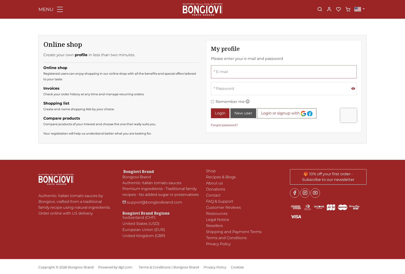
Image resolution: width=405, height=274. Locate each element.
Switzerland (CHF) (138, 217)
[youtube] (315, 193)
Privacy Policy (218, 244)
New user (243, 113)
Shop (211, 171)
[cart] (347, 9)
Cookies (237, 267)
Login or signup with (281, 113)
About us (214, 183)
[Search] (319, 9)
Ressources (217, 213)
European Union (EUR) (143, 229)
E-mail (222, 71)
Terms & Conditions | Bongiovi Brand (169, 267)
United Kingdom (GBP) (143, 236)
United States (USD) (140, 223)
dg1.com (125, 267)
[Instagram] (305, 193)
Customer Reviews (223, 207)
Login (220, 113)
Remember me (230, 101)
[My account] (329, 9)
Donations (215, 189)
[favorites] (338, 9)
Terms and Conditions (226, 238)
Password (225, 88)
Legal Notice (217, 219)
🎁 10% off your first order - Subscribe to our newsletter (328, 177)
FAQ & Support (219, 201)
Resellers (214, 225)
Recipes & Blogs (221, 177)
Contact (213, 195)
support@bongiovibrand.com (154, 202)
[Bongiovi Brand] (202, 9)
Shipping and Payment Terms (234, 232)
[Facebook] (294, 193)
